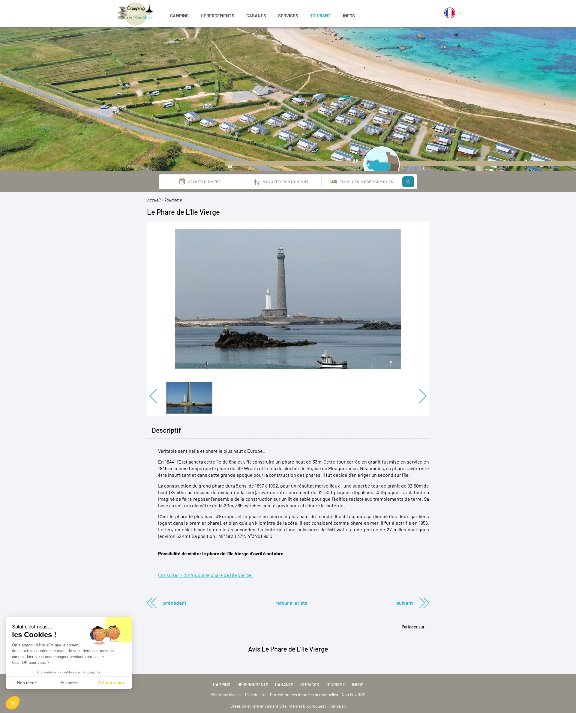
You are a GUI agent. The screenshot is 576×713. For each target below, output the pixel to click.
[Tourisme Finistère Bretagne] (136, 12)
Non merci (27, 682)
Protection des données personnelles (304, 694)
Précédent (174, 603)
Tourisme (320, 15)
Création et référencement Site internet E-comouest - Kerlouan (288, 706)
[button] (12, 703)
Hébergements (217, 15)
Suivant (405, 603)
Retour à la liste (291, 603)
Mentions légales (226, 694)
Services (288, 15)
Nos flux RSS (353, 694)
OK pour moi (111, 682)
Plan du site (255, 694)
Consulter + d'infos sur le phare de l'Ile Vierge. (205, 575)
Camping (179, 15)
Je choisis (69, 682)
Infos (349, 15)
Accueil (153, 199)
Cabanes (256, 15)
